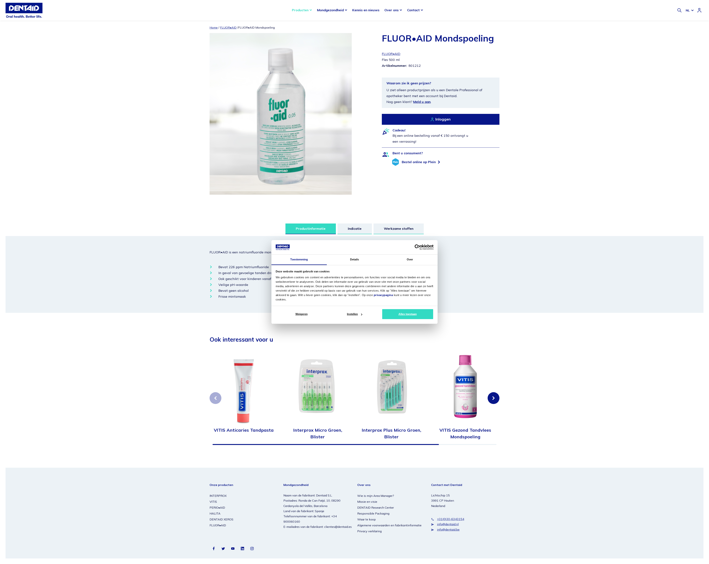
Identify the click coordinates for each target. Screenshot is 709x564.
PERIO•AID (217, 507)
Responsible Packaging (373, 513)
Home (214, 27)
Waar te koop (366, 519)
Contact (413, 10)
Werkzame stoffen (398, 228)
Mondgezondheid (330, 10)
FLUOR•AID (228, 27)
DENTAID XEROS (221, 519)
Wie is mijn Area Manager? (375, 496)
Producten (300, 10)
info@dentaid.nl (448, 524)
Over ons (391, 10)
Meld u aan (422, 102)
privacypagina (383, 295)
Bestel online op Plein (419, 162)
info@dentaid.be (448, 529)
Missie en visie (367, 501)
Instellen (352, 314)
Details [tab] (354, 259)
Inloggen (443, 119)
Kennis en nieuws (365, 10)
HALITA (215, 513)
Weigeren (301, 314)
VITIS (213, 501)
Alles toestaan (407, 314)
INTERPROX (218, 496)
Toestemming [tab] (299, 259)
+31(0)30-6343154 (450, 519)
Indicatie (355, 228)
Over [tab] (410, 259)
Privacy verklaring (369, 531)
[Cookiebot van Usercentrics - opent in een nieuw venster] (417, 247)
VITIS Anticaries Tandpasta (244, 430)
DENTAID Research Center (375, 507)
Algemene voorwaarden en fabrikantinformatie (389, 525)
